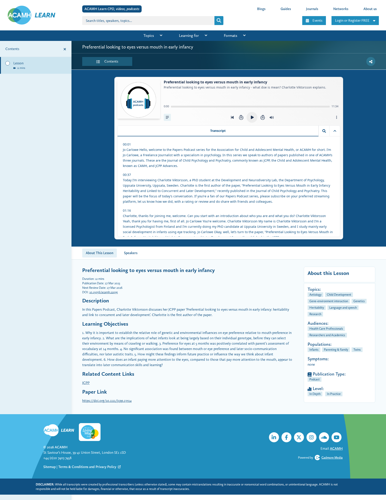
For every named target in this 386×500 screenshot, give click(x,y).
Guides (286, 9)
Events (317, 20)
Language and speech (343, 307)
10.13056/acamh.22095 (103, 292)
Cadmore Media (332, 457)
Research (315, 314)
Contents (110, 61)
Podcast (314, 379)
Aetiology (315, 294)
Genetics (359, 301)
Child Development (339, 294)
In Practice (334, 394)
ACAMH (61, 447)
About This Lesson (99, 253)
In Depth (315, 394)
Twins (357, 349)
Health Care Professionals (326, 328)
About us (370, 9)
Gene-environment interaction (328, 301)
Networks (340, 9)
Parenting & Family (336, 349)
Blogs (261, 9)
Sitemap (49, 467)
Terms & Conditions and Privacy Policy (87, 467)
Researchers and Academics (327, 335)
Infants (314, 349)
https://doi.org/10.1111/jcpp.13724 (107, 401)
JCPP (86, 383)
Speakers (130, 253)
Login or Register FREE (352, 20)
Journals (312, 9)
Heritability (316, 307)
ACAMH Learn (111, 9)
